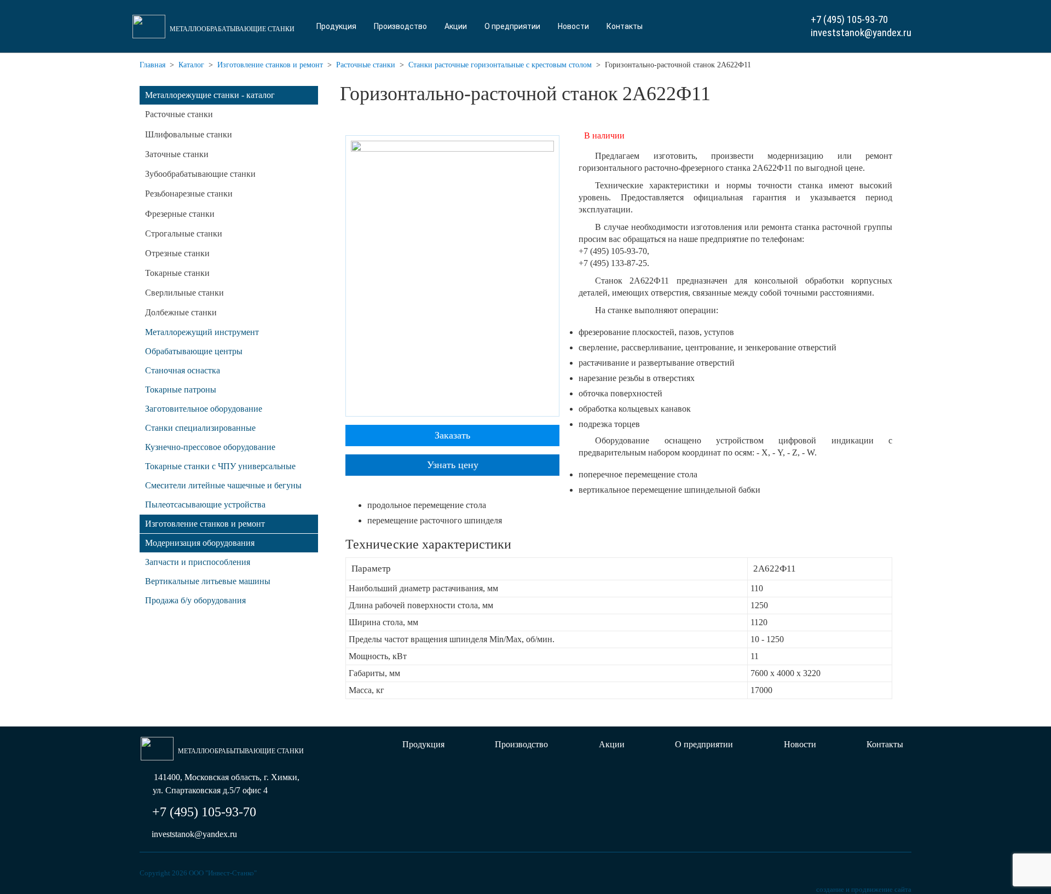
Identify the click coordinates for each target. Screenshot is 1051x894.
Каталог (191, 65)
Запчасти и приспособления (197, 562)
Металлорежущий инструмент (202, 332)
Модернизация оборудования (200, 542)
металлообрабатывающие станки (232, 29)
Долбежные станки (181, 312)
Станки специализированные (200, 427)
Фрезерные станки (180, 213)
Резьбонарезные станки (189, 193)
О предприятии (512, 26)
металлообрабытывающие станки (241, 751)
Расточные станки (365, 65)
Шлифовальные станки (188, 134)
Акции (455, 26)
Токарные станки (177, 273)
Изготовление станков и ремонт (270, 65)
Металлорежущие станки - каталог (210, 95)
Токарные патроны (180, 389)
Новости (573, 26)
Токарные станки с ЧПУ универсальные (220, 466)
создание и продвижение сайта (863, 889)
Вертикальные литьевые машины (207, 581)
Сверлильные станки (184, 292)
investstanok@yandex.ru (861, 32)
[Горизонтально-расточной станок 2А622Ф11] (452, 275)
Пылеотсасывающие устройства (205, 504)
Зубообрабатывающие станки (200, 173)
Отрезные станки (177, 253)
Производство (400, 26)
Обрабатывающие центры (193, 351)
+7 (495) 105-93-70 (849, 19)
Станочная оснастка (182, 370)
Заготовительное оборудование (203, 408)
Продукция (336, 26)
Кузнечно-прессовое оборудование (210, 447)
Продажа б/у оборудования (195, 600)
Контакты (625, 26)
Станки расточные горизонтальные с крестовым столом (500, 65)
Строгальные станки (183, 233)
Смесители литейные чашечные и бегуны (223, 485)
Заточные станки (177, 154)
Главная (152, 65)
